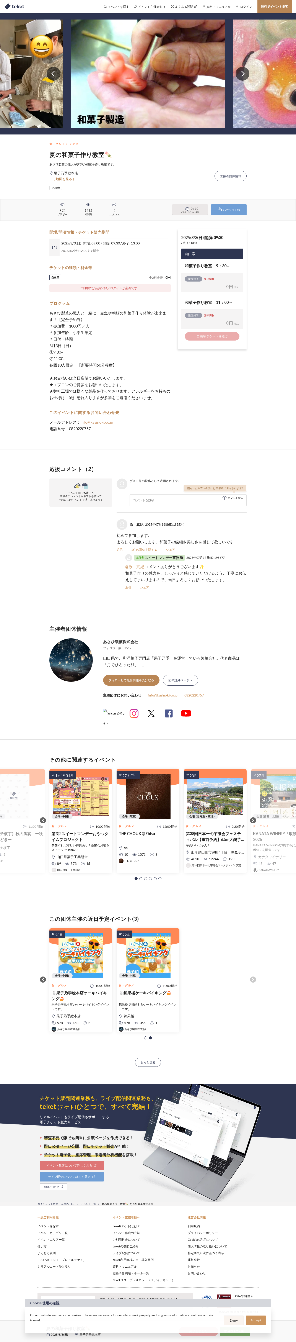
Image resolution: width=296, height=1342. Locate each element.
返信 (120, 549)
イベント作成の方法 (126, 1233)
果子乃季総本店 (90, 1334)
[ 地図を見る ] (64, 179)
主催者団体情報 (230, 176)
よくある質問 (46, 1253)
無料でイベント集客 (274, 6)
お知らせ (194, 1266)
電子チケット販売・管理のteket (56, 1204)
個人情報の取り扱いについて (207, 1246)
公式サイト (114, 715)
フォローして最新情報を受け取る (131, 680)
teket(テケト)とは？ (126, 1226)
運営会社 (194, 1260)
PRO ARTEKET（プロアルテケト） (61, 1260)
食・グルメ (57, 144)
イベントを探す (48, 1226)
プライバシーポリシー (203, 1233)
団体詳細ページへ (180, 680)
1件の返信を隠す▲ (144, 549)
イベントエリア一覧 (51, 1239)
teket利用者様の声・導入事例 (133, 1260)
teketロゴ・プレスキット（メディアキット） (144, 1280)
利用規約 (194, 1226)
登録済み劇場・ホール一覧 (131, 1273)
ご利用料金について (126, 1239)
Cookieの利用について (203, 1239)
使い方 (42, 1246)
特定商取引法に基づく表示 (206, 1253)
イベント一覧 (88, 1204)
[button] (136, 878)
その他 (74, 144)
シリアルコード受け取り (54, 1266)
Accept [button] (256, 1320)
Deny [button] (234, 1320)
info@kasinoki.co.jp (97, 422)
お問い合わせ (197, 1273)
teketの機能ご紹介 (125, 1246)
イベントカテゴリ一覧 (52, 1233)
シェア (170, 549)
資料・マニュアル (125, 1266)
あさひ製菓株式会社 (120, 641)
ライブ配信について (126, 1253)
